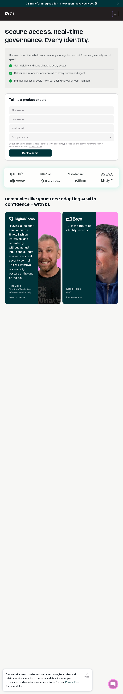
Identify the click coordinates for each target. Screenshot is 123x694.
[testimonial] (33, 258)
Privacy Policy (35, 146)
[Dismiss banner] (118, 3)
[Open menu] (115, 13)
